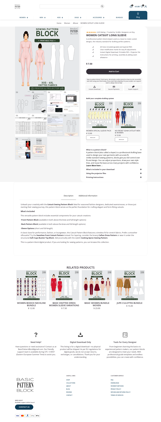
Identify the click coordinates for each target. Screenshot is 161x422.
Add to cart (92, 137)
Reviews (69, 392)
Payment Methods (117, 386)
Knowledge (115, 383)
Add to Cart (114, 71)
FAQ (112, 380)
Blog (68, 389)
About (68, 386)
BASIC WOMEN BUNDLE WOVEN (96, 304)
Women (67, 23)
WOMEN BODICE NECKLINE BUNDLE (31, 304)
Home (59, 23)
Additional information (88, 196)
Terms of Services (117, 395)
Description (68, 196)
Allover (75, 23)
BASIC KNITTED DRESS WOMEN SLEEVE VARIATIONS (64, 304)
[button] (114, 157)
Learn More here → (94, 165)
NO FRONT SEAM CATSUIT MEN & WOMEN (127, 131)
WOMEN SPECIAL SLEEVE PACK (98, 130)
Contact (69, 395)
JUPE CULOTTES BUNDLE (129, 302)
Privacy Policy (116, 389)
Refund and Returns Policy (120, 392)
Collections (70, 383)
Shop (68, 380)
